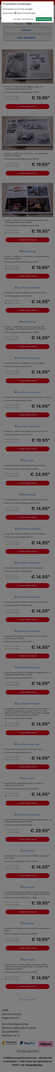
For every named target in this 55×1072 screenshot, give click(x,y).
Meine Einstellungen (26, 13)
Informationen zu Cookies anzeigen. (17, 9)
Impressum (7, 13)
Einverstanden (45, 19)
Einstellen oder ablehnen (23, 19)
